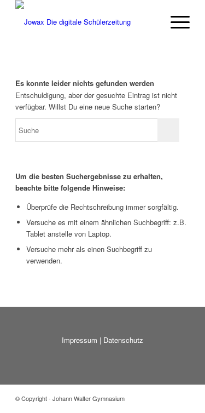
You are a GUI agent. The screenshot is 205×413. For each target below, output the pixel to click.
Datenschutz (123, 340)
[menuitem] (175, 22)
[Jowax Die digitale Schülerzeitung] (85, 22)
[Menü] (175, 22)
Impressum (79, 340)
